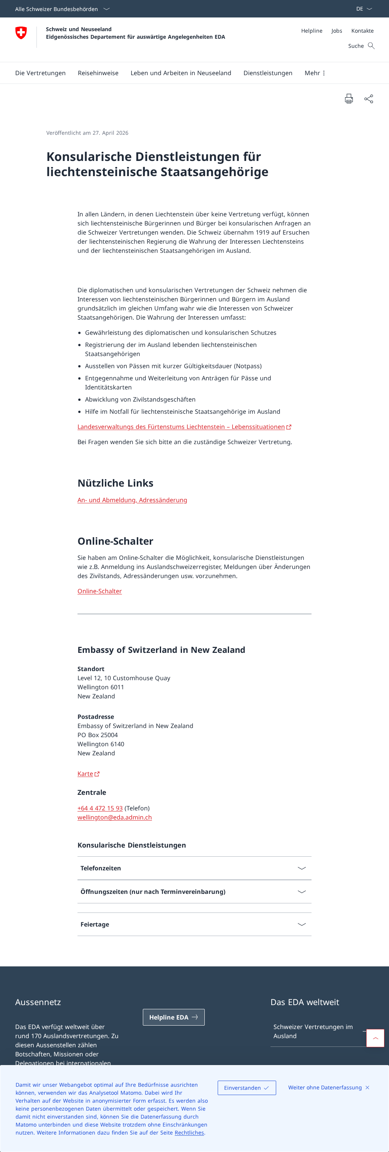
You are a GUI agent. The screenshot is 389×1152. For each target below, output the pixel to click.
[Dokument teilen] (368, 98)
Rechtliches (189, 1132)
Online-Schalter (99, 591)
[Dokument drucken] (349, 98)
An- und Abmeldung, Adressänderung (132, 500)
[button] (40, 73)
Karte (85, 773)
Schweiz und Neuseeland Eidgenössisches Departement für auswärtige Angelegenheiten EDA (135, 32)
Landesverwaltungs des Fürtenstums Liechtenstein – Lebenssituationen (181, 426)
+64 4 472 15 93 (100, 808)
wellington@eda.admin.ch (114, 817)
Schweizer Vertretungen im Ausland (313, 1031)
